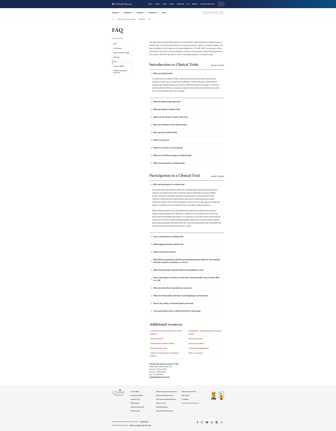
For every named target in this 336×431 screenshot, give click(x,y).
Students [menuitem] (127, 13)
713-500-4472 (143, 422)
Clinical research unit (158, 348)
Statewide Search (162, 407)
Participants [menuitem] (117, 48)
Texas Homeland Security (164, 411)
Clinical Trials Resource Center (126, 19)
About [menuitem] (150, 4)
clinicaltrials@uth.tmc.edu (159, 377)
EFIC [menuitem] (115, 44)
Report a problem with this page (140, 425)
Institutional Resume (137, 407)
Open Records (135, 411)
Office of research (196, 353)
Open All (214, 65)
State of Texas (161, 403)
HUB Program (135, 403)
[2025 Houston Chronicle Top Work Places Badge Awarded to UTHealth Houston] (214, 395)
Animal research (156, 339)
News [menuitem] (165, 4)
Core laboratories (196, 339)
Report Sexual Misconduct (164, 395)
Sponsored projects (196, 343)
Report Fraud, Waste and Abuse (166, 391)
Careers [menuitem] (157, 4)
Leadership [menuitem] (180, 4)
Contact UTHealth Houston (190, 403)
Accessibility (135, 391)
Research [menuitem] (152, 13)
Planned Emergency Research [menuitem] (120, 71)
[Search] (222, 13)
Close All (221, 65)
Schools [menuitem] (115, 13)
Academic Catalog (137, 395)
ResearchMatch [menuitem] (119, 66)
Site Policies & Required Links (166, 399)
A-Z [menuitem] (188, 4)
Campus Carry (135, 399)
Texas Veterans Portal (188, 391)
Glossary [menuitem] (116, 57)
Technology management (199, 348)
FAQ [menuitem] (114, 62)
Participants (142, 19)
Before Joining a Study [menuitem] (121, 53)
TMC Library (185, 395)
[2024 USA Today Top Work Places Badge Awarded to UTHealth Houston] (221, 395)
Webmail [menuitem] (195, 4)
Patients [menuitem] (140, 13)
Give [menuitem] (221, 4)
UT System (185, 399)
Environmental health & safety (162, 343)
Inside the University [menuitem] (207, 4)
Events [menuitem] (171, 4)
